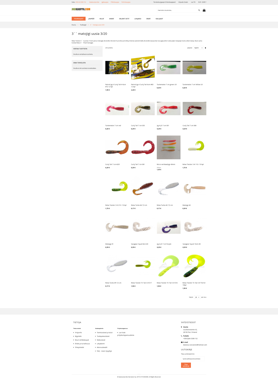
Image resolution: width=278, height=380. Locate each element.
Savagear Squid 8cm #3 (139, 244)
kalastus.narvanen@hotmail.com (195, 345)
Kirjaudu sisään (183, 2)
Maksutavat (101, 340)
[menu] (139, 19)
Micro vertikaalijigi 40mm (166, 164)
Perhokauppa (126, 2)
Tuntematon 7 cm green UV (167, 84)
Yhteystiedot (79, 347)
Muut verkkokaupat (82, 340)
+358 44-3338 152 (80, 2)
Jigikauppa (105, 2)
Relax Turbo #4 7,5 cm (139, 205)
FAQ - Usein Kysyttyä (104, 351)
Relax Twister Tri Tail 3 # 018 (167, 283)
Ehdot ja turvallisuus (82, 344)
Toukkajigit (83, 25)
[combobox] (179, 10)
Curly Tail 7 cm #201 (112, 164)
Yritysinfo (78, 332)
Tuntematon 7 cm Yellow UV (193, 84)
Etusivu (74, 25)
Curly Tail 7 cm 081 (138, 164)
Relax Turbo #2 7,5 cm (165, 205)
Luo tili (193, 2)
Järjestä (189, 48)
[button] (202, 2)
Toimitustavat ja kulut (105, 332)
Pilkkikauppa (115, 2)
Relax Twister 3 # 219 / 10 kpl (116, 205)
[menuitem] (79, 19)
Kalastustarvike (94, 2)
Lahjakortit (101, 344)
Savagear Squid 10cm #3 (192, 244)
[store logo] (81, 9)
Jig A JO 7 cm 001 (163, 125)
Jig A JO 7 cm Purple (164, 244)
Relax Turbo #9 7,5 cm (113, 283)
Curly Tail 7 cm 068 (189, 125)
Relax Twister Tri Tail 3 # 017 (141, 283)
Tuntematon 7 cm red (113, 125)
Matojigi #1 (109, 244)
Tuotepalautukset (103, 336)
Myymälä (78, 336)
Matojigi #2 (187, 205)
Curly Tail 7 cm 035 (138, 125)
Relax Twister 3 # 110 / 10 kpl (193, 164)
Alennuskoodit (102, 347)
